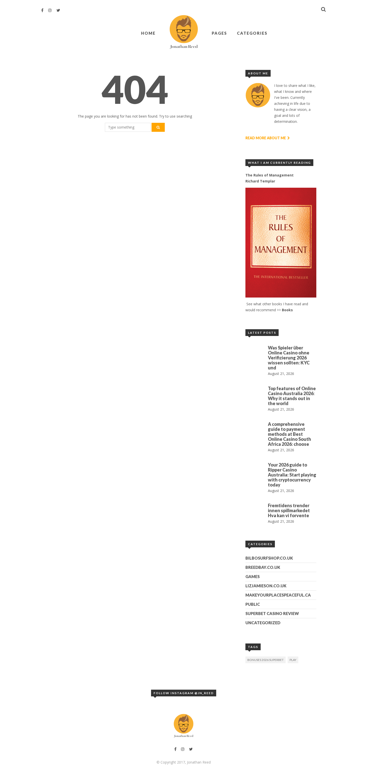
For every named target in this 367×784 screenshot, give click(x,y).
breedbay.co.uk (262, 567)
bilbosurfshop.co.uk (269, 558)
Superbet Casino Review (272, 613)
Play (293, 660)
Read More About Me (266, 138)
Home (148, 33)
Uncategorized (262, 622)
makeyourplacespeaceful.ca (278, 595)
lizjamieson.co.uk (265, 585)
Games (252, 576)
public (252, 604)
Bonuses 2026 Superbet (265, 660)
